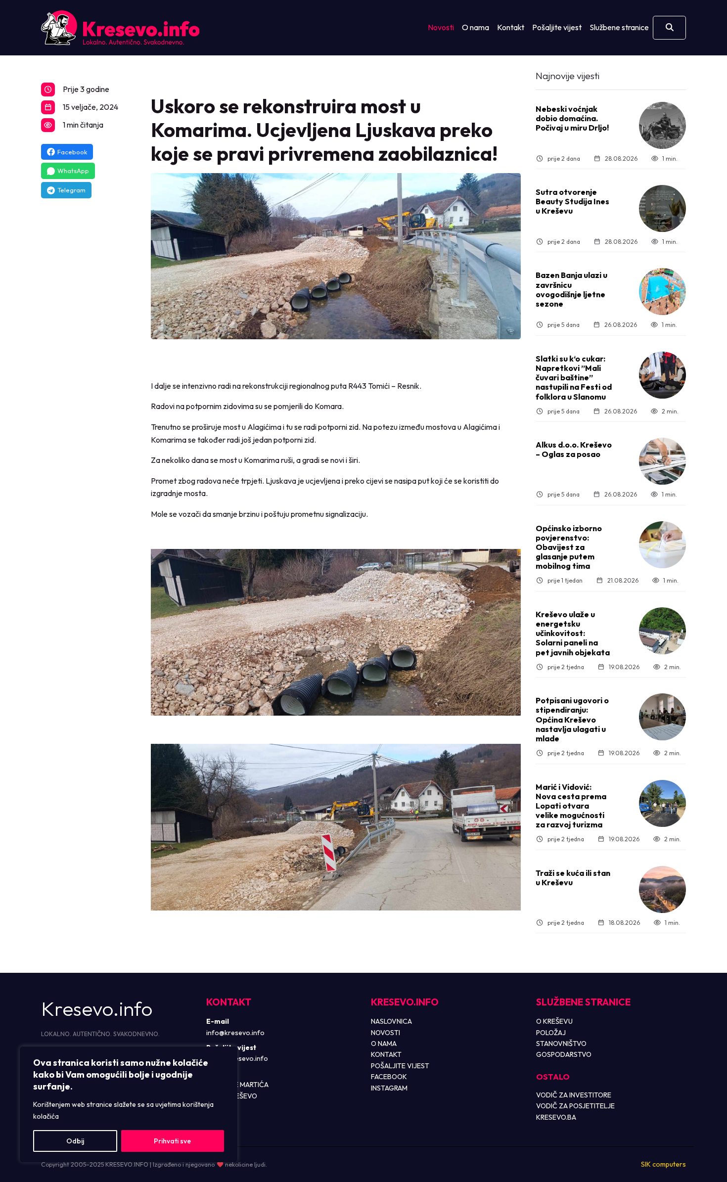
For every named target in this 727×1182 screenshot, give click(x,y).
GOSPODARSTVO (563, 1054)
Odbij (75, 1141)
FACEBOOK (389, 1076)
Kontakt (510, 27)
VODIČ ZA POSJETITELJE (575, 1105)
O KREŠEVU (554, 1021)
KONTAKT (386, 1054)
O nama (475, 27)
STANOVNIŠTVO (561, 1043)
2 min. (670, 411)
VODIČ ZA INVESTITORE (573, 1095)
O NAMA (384, 1043)
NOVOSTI (385, 1032)
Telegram (71, 190)
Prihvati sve (172, 1141)
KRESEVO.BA (556, 1117)
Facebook (72, 152)
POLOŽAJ (551, 1032)
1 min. (670, 158)
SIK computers (663, 1164)
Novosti (441, 27)
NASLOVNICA (391, 1021)
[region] (128, 1104)
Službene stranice (619, 27)
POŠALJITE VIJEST (400, 1065)
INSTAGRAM (389, 1088)
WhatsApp (73, 171)
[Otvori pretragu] (669, 28)
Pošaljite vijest (557, 27)
